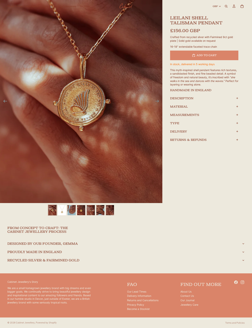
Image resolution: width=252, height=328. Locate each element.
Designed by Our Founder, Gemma (42, 243)
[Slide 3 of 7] (72, 210)
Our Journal (187, 300)
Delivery (178, 131)
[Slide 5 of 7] (91, 210)
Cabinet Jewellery (25, 322)
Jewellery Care (189, 304)
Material (179, 106)
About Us (185, 291)
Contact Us (187, 296)
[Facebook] (236, 282)
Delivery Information (139, 296)
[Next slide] (158, 101)
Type (174, 123)
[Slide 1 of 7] (52, 210)
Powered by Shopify (46, 322)
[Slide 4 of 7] (81, 210)
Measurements (184, 115)
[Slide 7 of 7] (110, 210)
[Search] (226, 6)
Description (181, 98)
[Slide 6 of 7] (100, 210)
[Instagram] (242, 282)
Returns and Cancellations (142, 300)
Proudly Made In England (34, 252)
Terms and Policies (235, 322)
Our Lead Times (136, 291)
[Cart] (242, 6)
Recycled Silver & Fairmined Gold (43, 260)
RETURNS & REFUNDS (188, 140)
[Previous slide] (4, 101)
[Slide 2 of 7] (62, 210)
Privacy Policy (135, 304)
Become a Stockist (138, 309)
